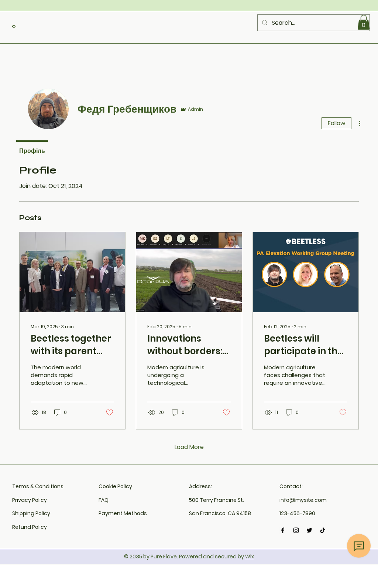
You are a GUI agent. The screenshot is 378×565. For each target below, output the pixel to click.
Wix (249, 556)
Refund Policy (29, 527)
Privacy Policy (29, 500)
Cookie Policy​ (115, 486)
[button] (363, 22)
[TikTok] (322, 530)
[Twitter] (309, 530)
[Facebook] (282, 530)
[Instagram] (296, 530)
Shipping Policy (31, 513)
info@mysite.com (303, 500)
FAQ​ (104, 500)
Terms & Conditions (37, 486)
